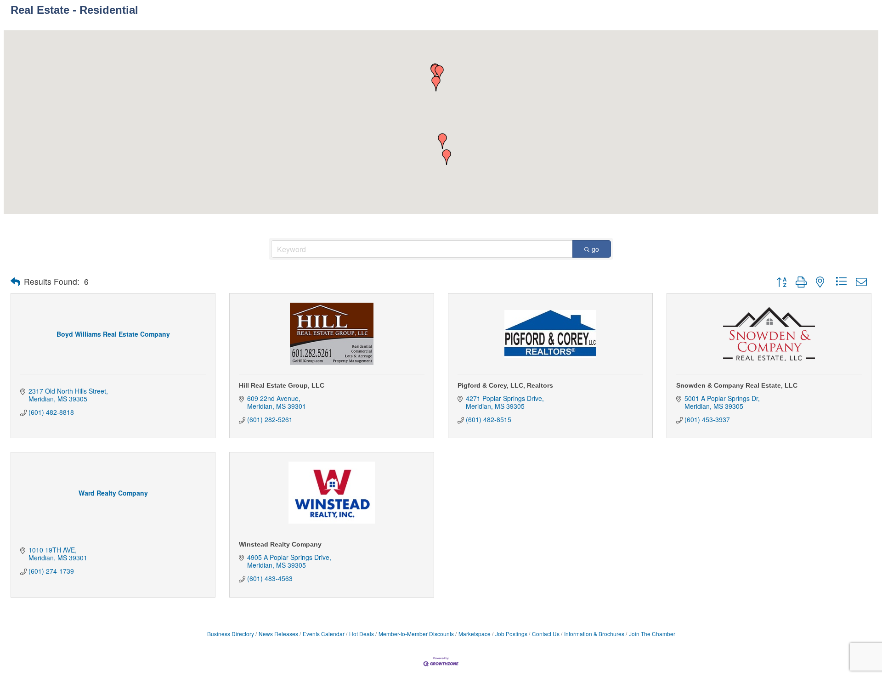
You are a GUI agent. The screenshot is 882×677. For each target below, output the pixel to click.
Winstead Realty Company (280, 544)
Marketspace (474, 634)
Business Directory (230, 634)
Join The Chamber (652, 634)
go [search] (595, 249)
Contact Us (546, 634)
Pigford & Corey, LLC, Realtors (505, 385)
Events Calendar (324, 634)
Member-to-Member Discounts (416, 634)
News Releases (278, 634)
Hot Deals (361, 634)
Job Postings (511, 634)
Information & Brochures (594, 634)
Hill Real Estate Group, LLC (281, 385)
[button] (436, 83)
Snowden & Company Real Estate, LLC (736, 385)
